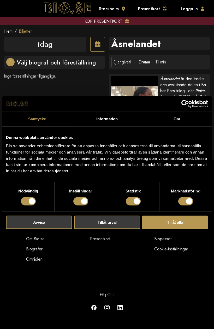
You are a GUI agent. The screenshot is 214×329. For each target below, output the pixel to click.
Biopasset (162, 239)
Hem (8, 31)
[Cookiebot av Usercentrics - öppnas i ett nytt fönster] (185, 104)
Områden (34, 259)
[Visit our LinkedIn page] (120, 311)
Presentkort (100, 239)
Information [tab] (107, 119)
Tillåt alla (175, 222)
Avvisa (39, 222)
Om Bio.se (35, 239)
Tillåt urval (107, 222)
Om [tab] (177, 119)
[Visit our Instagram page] (107, 311)
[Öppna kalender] (97, 44)
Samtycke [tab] (37, 119)
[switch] (80, 201)
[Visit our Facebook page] (94, 311)
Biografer (34, 249)
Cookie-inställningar (171, 249)
